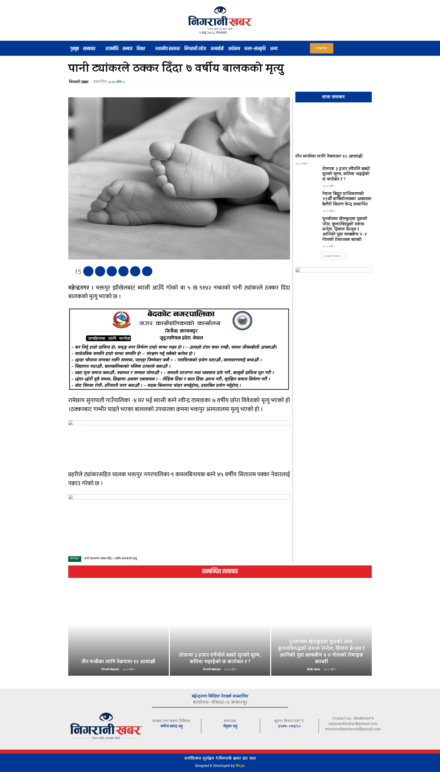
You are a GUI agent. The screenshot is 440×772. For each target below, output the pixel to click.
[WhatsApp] (123, 271)
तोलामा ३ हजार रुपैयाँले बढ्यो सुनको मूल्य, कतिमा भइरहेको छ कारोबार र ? (346, 174)
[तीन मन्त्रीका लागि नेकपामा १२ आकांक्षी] (333, 130)
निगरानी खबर (78, 82)
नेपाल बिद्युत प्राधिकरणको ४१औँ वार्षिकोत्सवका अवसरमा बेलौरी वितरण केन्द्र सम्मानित (346, 199)
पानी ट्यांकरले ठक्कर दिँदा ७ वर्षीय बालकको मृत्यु (110, 559)
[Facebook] (88, 271)
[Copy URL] (135, 271)
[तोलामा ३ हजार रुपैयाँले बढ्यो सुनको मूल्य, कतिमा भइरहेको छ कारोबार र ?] (306, 176)
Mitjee (240, 765)
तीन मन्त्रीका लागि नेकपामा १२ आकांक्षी (329, 157)
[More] (147, 271)
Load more (332, 256)
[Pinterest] (112, 271)
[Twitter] (100, 271)
